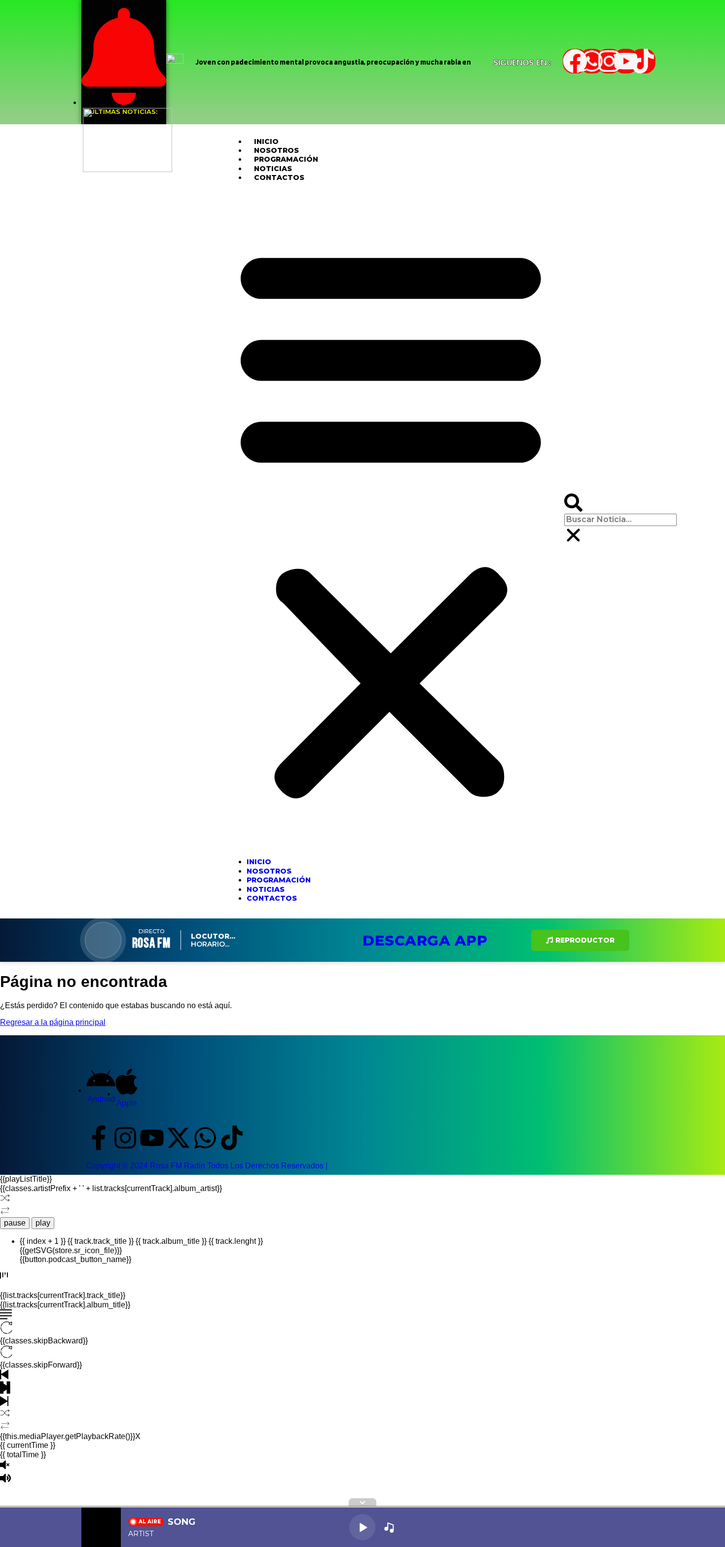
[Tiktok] (643, 61)
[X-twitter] (178, 1137)
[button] (391, 519)
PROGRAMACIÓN (286, 159)
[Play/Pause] (362, 1527)
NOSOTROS (276, 150)
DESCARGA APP (424, 940)
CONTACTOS (279, 177)
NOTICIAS (273, 168)
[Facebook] (575, 61)
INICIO (266, 141)
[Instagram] (609, 61)
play (43, 1223)
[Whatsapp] (592, 61)
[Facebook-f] (98, 1137)
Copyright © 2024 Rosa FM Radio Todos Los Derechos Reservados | (206, 1165)
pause (15, 1223)
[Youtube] (626, 61)
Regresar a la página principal (53, 1022)
